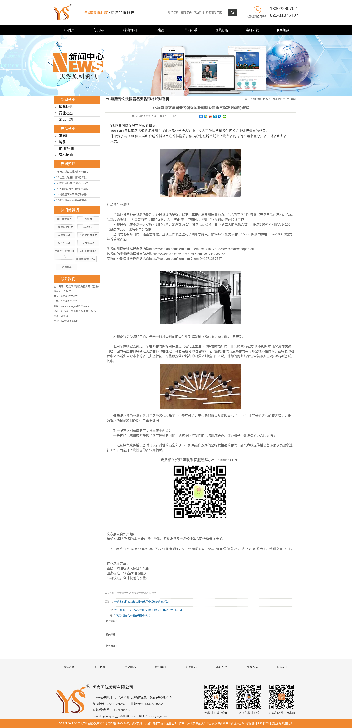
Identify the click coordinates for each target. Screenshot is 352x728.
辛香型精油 (64, 235)
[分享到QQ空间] (206, 116)
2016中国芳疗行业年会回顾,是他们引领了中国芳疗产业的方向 (148, 610)
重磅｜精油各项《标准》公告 (128, 568)
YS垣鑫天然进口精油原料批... (72, 177)
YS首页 (69, 30)
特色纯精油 (64, 243)
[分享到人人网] (220, 116)
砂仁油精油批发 (88, 251)
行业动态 (66, 113)
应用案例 (160, 667)
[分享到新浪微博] (210, 116)
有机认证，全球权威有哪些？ (128, 578)
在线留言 (252, 667)
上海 (187, 723)
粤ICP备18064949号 (119, 723)
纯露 (160, 30)
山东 (225, 723)
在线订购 (221, 30)
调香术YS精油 (122, 601)
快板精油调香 (138, 601)
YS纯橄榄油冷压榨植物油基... (72, 194)
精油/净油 (130, 30)
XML (267, 723)
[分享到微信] (224, 116)
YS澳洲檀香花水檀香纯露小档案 (132, 615)
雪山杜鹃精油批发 (86, 259)
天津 (203, 723)
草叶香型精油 (64, 219)
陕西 (220, 723)
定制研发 (252, 30)
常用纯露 (67, 267)
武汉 (214, 723)
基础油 (64, 136)
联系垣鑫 (282, 30)
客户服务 (222, 667)
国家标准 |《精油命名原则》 (127, 573)
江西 (231, 723)
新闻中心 (277, 99)
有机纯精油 (88, 243)
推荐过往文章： (118, 563)
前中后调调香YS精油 (157, 601)
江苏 (209, 723)
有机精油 (99, 30)
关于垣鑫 (99, 667)
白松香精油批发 (64, 227)
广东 (181, 723)
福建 (198, 723)
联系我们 (283, 667)
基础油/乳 (191, 30)
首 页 (265, 99)
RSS (260, 723)
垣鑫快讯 (66, 107)
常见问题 (66, 119)
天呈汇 (149, 723)
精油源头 (88, 227)
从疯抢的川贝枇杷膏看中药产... (73, 183)
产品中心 (130, 667)
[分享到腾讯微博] (215, 116)
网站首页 (69, 667)
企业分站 (239, 723)
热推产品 (158, 723)
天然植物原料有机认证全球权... (73, 189)
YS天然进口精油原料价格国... (72, 171)
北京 (192, 723)
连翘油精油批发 (88, 235)
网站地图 (251, 723)
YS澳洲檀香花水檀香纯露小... (72, 200)
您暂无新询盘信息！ (282, 723)
